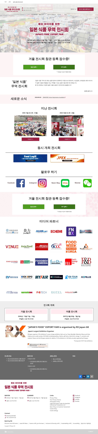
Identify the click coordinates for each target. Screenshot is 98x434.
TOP (6, 2)
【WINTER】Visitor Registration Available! (53, 97)
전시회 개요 (34, 14)
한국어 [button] (73, 9)
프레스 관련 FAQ (58, 361)
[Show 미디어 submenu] (62, 14)
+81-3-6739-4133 (11, 417)
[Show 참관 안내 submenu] (45, 14)
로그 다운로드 (57, 359)
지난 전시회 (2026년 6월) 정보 (15, 360)
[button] (85, 9)
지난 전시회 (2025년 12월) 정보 (16, 358)
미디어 (59, 14)
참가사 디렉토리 (51, 14)
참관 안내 (41, 14)
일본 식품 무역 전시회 (18, 2)
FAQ (65, 14)
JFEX (10, 2)
